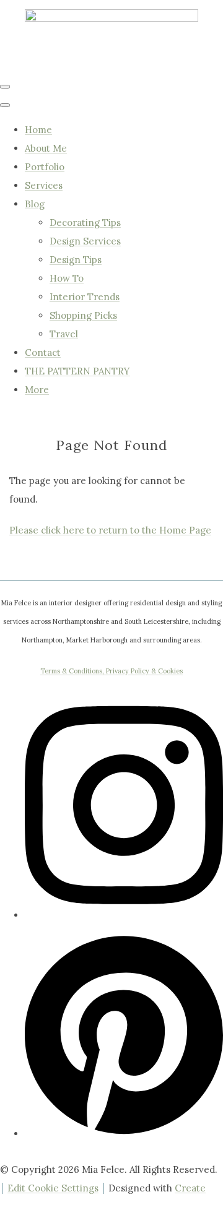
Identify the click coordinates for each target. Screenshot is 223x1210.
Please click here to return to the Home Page (110, 530)
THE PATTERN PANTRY (77, 371)
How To (67, 278)
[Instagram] (124, 910)
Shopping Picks (83, 315)
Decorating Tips (85, 222)
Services (44, 185)
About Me (46, 148)
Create (190, 1188)
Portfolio (44, 167)
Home (38, 130)
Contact (43, 352)
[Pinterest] (124, 1129)
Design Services (85, 241)
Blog (35, 204)
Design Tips (76, 260)
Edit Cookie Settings (52, 1188)
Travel (64, 334)
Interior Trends (85, 297)
